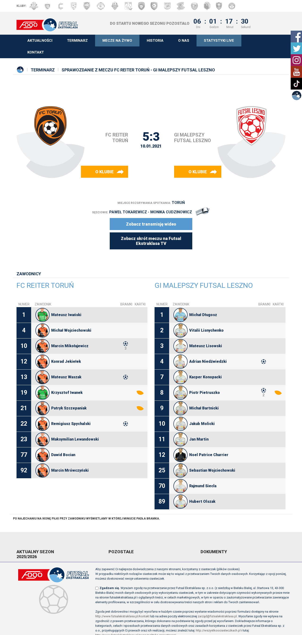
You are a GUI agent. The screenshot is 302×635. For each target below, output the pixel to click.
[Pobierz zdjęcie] (42, 315)
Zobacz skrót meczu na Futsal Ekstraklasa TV (151, 241)
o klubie (104, 171)
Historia (155, 40)
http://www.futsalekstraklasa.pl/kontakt (122, 616)
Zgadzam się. (110, 588)
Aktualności (39, 40)
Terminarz (77, 40)
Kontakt (35, 52)
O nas (183, 40)
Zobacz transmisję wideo (151, 224)
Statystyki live (219, 40)
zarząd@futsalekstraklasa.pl (217, 616)
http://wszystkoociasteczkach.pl (218, 630)
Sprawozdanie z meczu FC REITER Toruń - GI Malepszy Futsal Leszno (138, 69)
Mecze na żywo (117, 40)
